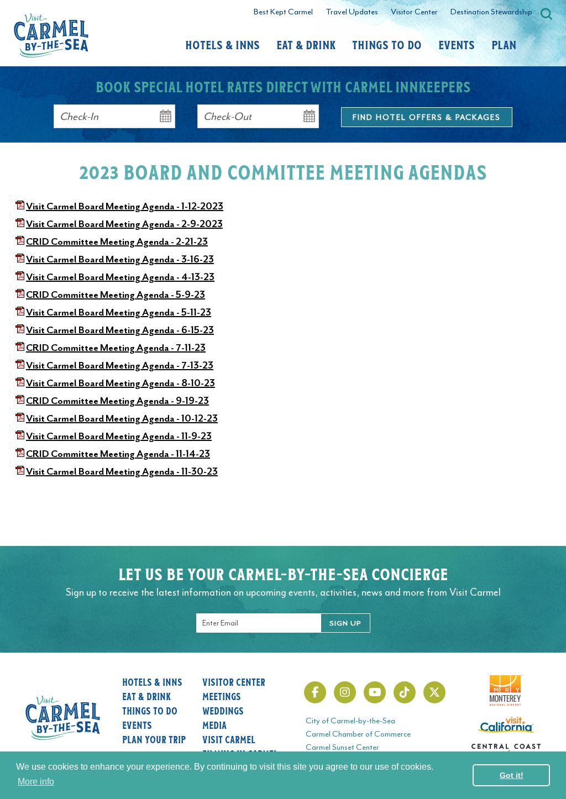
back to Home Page (51, 35)
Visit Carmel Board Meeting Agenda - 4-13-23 (120, 277)
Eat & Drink (306, 44)
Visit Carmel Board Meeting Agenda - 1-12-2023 (124, 206)
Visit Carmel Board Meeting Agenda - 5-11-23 (118, 312)
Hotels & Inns (222, 44)
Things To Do (387, 44)
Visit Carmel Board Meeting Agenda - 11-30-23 (122, 471)
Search (546, 14)
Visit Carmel (228, 739)
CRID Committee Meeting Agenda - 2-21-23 (117, 241)
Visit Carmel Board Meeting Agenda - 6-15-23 (120, 330)
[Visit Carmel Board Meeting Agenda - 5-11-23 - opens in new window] (19, 312)
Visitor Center (414, 12)
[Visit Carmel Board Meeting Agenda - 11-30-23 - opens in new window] (19, 471)
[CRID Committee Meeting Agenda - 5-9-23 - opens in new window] (19, 294)
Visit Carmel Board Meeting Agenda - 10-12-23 (122, 418)
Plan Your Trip (154, 739)
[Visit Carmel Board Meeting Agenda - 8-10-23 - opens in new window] (19, 383)
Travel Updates (352, 12)
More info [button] (36, 781)
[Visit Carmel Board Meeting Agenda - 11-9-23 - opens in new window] (19, 436)
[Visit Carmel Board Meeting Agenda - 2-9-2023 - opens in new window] (19, 224)
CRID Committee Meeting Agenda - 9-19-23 (117, 401)
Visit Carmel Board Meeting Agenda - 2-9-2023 (124, 224)
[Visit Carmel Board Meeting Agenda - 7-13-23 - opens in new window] (19, 365)
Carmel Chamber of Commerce (358, 734)
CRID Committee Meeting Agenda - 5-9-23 (115, 294)
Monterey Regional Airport (506, 681)
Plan (503, 44)
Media (214, 725)
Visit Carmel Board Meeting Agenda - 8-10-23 (120, 383)
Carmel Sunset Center (342, 747)
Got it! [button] (511, 775)
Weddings (223, 710)
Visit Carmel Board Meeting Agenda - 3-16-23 (120, 259)
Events (456, 44)
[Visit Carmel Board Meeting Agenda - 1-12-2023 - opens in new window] (19, 206)
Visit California (506, 723)
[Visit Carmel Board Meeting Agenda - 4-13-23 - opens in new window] (19, 277)
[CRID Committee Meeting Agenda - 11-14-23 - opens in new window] (19, 454)
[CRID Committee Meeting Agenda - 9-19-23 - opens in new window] (19, 401)
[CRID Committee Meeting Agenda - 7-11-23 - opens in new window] (19, 347)
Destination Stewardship (491, 12)
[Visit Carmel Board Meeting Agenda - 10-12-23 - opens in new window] (19, 418)
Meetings (221, 696)
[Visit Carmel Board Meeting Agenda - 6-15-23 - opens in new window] (19, 330)
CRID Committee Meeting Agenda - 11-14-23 (118, 454)
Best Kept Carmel (283, 12)
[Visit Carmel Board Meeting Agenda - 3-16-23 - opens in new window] (19, 259)
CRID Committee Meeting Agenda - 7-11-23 (116, 347)
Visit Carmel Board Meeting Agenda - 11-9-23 (119, 436)
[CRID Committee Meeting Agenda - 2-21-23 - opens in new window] (19, 241)
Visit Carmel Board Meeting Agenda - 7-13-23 (119, 365)
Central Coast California (506, 750)
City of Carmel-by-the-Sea (350, 721)
